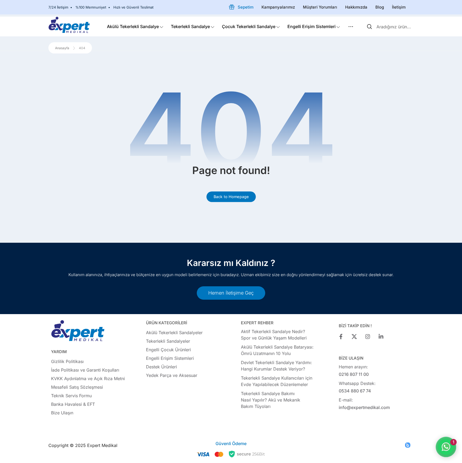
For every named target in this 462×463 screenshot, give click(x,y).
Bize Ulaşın (62, 412)
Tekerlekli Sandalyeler (168, 341)
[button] (350, 26)
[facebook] (341, 336)
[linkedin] (381, 336)
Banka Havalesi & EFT (73, 404)
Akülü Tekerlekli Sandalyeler (174, 332)
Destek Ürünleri (161, 366)
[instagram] (367, 336)
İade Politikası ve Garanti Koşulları (85, 370)
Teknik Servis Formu (71, 395)
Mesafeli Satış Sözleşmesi (77, 387)
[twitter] (354, 336)
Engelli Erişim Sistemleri (170, 358)
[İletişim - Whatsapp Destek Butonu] (446, 447)
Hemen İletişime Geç (231, 293)
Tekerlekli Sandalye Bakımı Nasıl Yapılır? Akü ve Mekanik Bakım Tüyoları (270, 400)
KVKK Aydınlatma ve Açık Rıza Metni (88, 378)
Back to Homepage (231, 196)
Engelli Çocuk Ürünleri (168, 349)
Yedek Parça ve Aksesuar (171, 375)
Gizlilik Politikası (67, 361)
